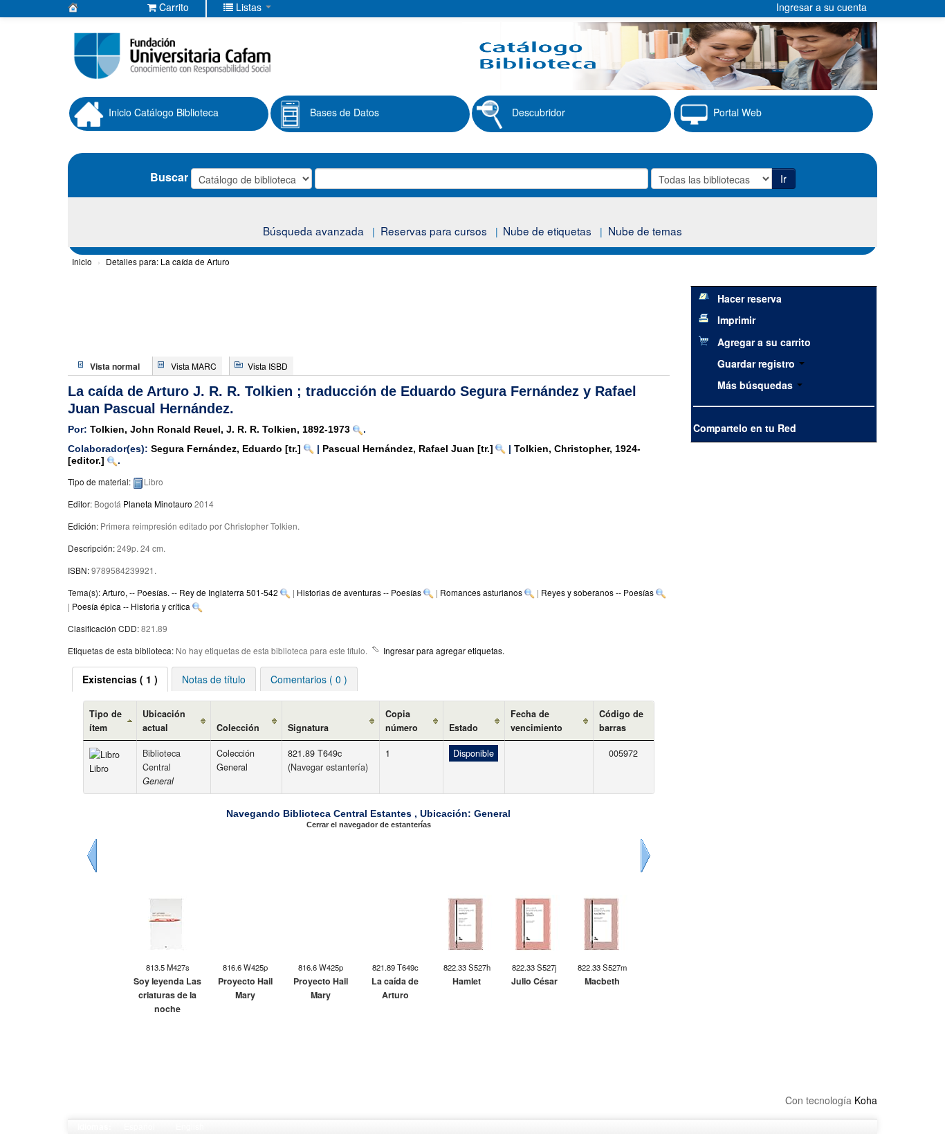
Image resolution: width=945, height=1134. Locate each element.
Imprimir (736, 320)
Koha (865, 1100)
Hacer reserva (749, 298)
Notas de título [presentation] (214, 679)
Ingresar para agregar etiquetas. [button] (443, 650)
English (190, 1126)
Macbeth (602, 981)
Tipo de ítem (105, 721)
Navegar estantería (328, 767)
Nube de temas (645, 230)
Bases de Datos (344, 112)
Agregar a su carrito (764, 342)
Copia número (401, 721)
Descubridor (538, 112)
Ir (783, 179)
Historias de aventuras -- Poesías (359, 592)
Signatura (308, 727)
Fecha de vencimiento (536, 721)
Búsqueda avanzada (313, 230)
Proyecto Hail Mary (245, 988)
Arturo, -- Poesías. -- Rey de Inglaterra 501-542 (190, 592)
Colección (238, 727)
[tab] (120, 679)
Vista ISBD (268, 366)
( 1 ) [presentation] (120, 679)
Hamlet (466, 981)
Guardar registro (757, 363)
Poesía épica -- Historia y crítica (131, 606)
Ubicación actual (164, 721)
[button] (168, 7)
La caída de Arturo (168, 261)
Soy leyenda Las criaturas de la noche (167, 995)
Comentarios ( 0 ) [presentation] (308, 679)
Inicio (82, 261)
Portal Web (737, 112)
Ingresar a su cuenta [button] (821, 7)
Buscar (169, 177)
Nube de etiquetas (547, 230)
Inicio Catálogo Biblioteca (164, 111)
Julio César (534, 981)
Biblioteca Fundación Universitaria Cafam (102, 7)
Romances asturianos (481, 592)
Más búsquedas (756, 385)
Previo (92, 855)
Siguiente (645, 855)
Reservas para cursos (433, 230)
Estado (463, 727)
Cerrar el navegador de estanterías (368, 824)
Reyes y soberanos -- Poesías (597, 592)
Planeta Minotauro (157, 504)
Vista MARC (194, 366)
